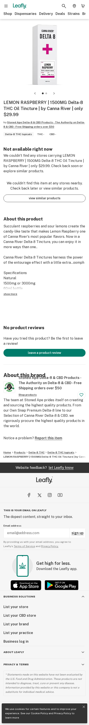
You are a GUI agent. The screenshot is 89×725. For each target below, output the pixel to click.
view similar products (44, 198)
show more (10, 293)
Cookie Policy (39, 713)
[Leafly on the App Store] (26, 585)
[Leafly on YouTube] (60, 495)
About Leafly (13, 652)
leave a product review (44, 353)
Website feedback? (44, 468)
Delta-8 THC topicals (61, 452)
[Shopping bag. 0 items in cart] (83, 6)
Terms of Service (24, 546)
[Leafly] (19, 6)
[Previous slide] (35, 93)
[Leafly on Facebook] (29, 495)
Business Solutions (19, 596)
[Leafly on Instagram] (49, 495)
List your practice (18, 633)
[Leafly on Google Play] (61, 585)
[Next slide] (54, 93)
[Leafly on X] (39, 495)
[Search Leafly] (64, 6)
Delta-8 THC (36, 452)
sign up (78, 533)
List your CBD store (19, 615)
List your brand (16, 624)
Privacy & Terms (16, 664)
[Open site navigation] (6, 6)
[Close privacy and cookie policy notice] (84, 707)
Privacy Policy (62, 713)
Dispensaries (26, 14)
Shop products (28, 394)
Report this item (48, 438)
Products (19, 452)
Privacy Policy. (50, 546)
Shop (7, 14)
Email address (12, 525)
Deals (60, 14)
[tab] (43, 93)
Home (7, 452)
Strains (74, 14)
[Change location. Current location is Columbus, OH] (74, 6)
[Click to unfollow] (81, 395)
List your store (15, 607)
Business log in (16, 641)
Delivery (46, 14)
